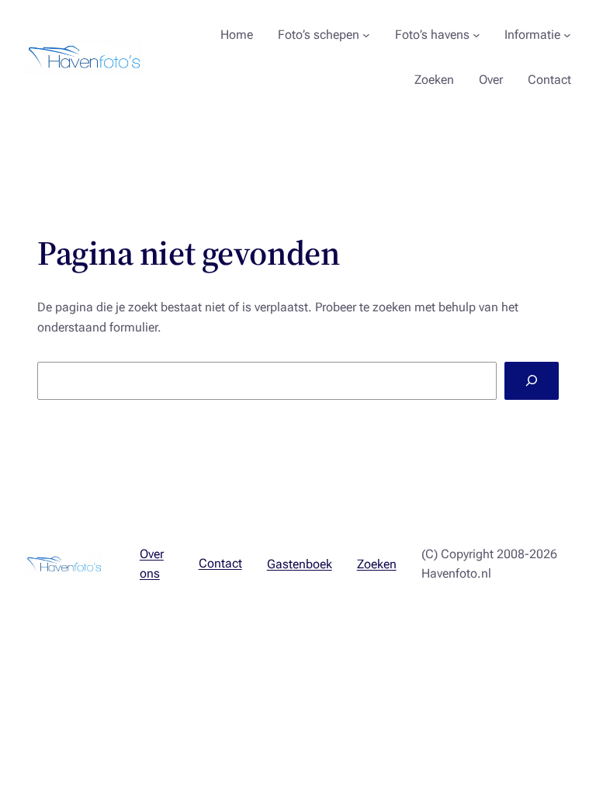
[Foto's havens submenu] (476, 35)
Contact (220, 563)
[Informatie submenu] (567, 35)
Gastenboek (299, 564)
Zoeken (377, 564)
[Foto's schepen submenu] (366, 35)
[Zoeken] (531, 381)
